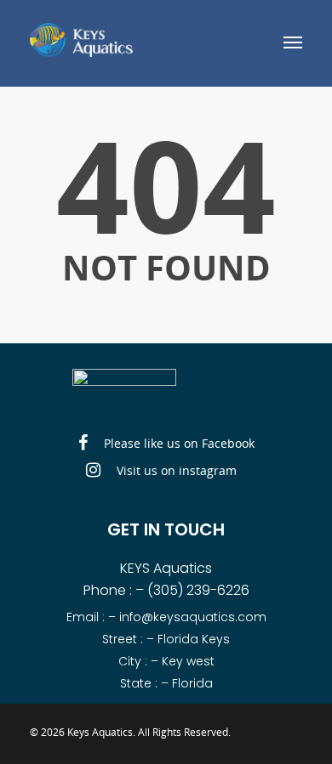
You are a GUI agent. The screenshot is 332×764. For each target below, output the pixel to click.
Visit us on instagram (175, 470)
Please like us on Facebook (177, 443)
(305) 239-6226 (198, 590)
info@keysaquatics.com (192, 616)
